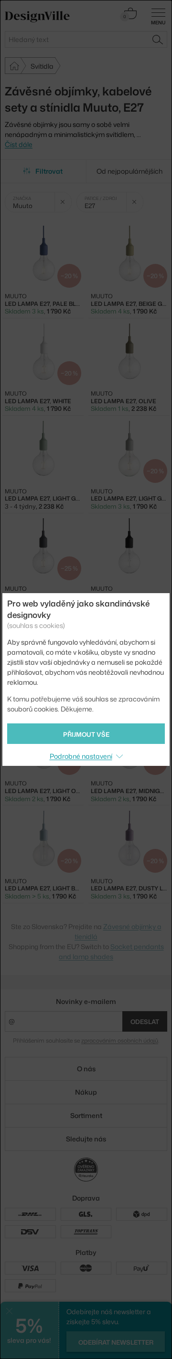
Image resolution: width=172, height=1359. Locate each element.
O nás (86, 1068)
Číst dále (18, 144)
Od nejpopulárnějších (129, 171)
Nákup (86, 1092)
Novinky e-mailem (86, 1001)
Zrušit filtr (62, 202)
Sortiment (86, 1115)
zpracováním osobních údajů (119, 1040)
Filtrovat (49, 171)
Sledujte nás (86, 1138)
